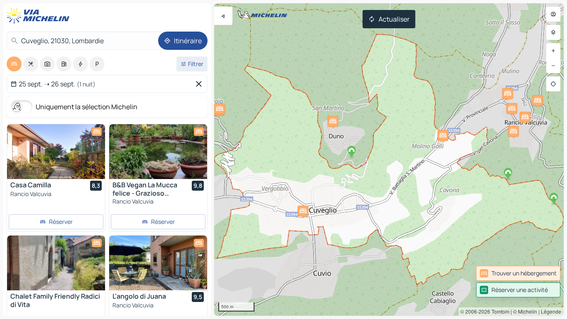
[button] (507, 93)
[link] (518, 273)
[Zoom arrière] (553, 65)
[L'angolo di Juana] (158, 263)
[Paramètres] (553, 32)
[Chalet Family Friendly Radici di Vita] (56, 263)
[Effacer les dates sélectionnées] (200, 84)
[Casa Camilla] (56, 151)
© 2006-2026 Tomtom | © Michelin (498, 311)
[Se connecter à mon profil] (553, 14)
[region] (389, 159)
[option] (14, 63)
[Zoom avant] (553, 50)
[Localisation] (553, 83)
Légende (551, 311)
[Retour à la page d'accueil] (40, 16)
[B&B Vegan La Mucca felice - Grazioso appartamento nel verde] (158, 151)
